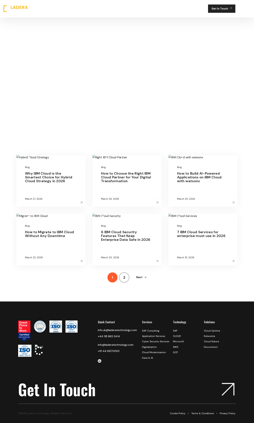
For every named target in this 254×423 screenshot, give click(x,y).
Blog (27, 167)
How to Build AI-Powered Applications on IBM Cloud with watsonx (199, 177)
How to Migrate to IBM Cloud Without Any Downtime (49, 234)
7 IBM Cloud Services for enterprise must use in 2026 (201, 234)
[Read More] (81, 202)
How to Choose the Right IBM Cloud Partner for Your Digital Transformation (126, 177)
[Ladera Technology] (15, 8)
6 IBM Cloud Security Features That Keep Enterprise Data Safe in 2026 (125, 236)
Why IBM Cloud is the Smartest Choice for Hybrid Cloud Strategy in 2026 (48, 177)
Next (139, 277)
